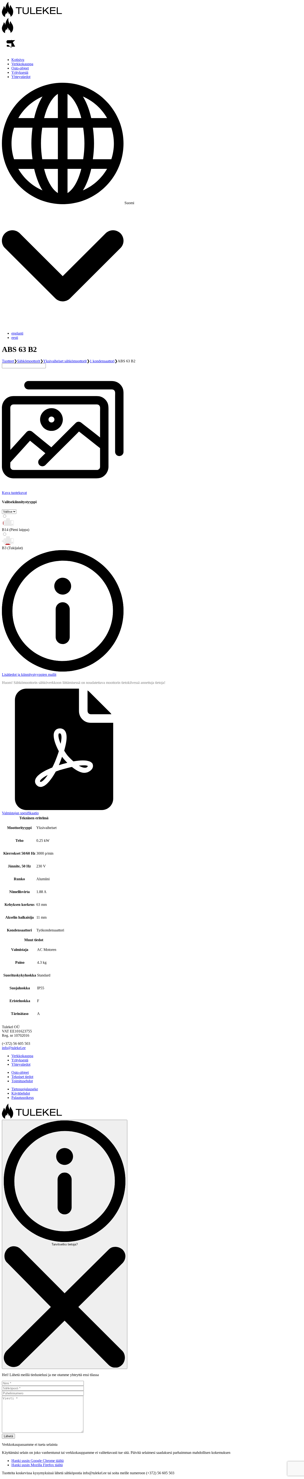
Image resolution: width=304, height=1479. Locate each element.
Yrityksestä (19, 72)
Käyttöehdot (20, 1093)
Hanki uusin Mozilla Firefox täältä (37, 1465)
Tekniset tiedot (22, 1077)
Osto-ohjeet (20, 68)
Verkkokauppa (22, 64)
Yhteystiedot (20, 77)
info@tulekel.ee (14, 1048)
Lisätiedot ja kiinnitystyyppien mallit (29, 675)
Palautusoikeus (22, 1098)
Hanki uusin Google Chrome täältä (37, 1461)
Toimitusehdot (22, 1081)
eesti (14, 338)
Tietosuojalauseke (24, 1089)
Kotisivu (17, 60)
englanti (17, 333)
